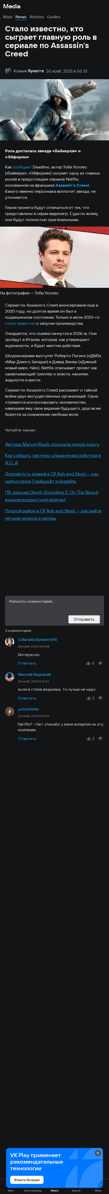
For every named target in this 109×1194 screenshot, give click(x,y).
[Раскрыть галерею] (54, 257)
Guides (53, 16)
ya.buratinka (28, 709)
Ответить (27, 663)
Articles (36, 16)
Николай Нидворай (34, 674)
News (20, 16)
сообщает (22, 166)
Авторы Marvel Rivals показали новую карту (52, 444)
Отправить (84, 619)
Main (7, 16)
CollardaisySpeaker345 (37, 639)
